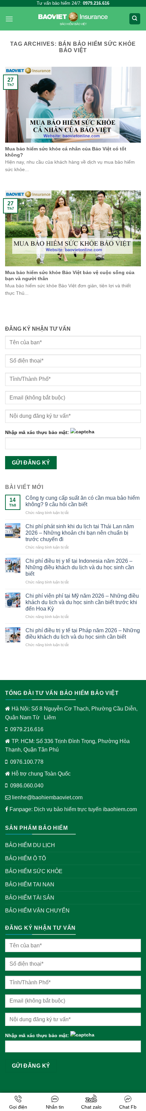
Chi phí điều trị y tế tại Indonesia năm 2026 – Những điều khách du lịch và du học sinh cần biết (79, 567)
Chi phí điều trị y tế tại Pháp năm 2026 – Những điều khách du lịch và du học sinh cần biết (82, 633)
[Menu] (9, 19)
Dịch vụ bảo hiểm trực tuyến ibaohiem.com (85, 809)
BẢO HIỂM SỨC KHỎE (33, 871)
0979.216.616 (26, 729)
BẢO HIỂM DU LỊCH (30, 845)
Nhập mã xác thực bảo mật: (37, 432)
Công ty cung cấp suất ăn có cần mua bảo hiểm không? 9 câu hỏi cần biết (82, 501)
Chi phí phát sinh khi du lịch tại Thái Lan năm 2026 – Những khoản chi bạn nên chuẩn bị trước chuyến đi (79, 532)
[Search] (135, 18)
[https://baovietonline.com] (73, 18)
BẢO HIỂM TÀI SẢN (29, 898)
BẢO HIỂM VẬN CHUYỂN (37, 910)
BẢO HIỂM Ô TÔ (25, 858)
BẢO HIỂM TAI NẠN (29, 884)
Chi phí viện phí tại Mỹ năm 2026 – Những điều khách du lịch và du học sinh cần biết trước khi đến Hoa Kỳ (82, 602)
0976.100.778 (26, 762)
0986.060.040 (26, 785)
